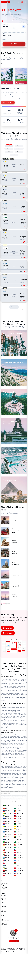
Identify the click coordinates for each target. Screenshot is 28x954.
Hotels (2, 910)
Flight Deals (3, 911)
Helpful (20, 309)
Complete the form (6, 885)
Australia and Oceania (5, 920)
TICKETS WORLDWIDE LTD (10, 948)
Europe (2, 922)
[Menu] (26, 2)
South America (4, 924)
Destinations (3, 899)
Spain (14, 154)
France (18, 151)
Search (15, 44)
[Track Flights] (18, 2)
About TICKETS (7, 102)
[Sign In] (22, 2)
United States (9, 145)
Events (2, 897)
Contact (2, 902)
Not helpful (25, 309)
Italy (9, 151)
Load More (14, 307)
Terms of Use (3, 898)
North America (4, 923)
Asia (2, 919)
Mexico (18, 145)
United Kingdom (18, 148)
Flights (2, 908)
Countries (3, 901)
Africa (2, 918)
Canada (8, 148)
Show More (14, 801)
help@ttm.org (5, 889)
